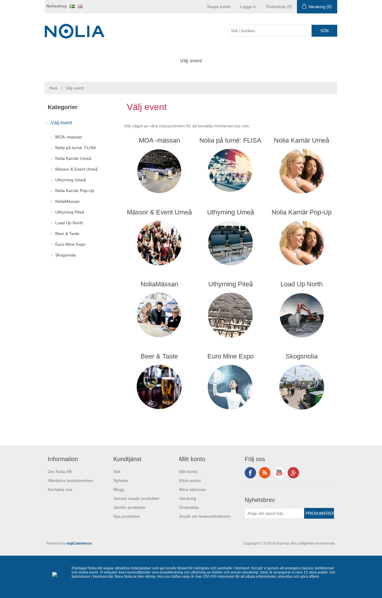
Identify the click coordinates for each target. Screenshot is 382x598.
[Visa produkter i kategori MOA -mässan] (159, 171)
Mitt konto (188, 471)
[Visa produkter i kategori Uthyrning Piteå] (230, 315)
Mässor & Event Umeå (76, 169)
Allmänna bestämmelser (70, 480)
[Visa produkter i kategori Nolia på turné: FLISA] (230, 171)
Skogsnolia (65, 255)
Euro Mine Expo (70, 244)
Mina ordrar (190, 480)
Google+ (293, 472)
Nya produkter (126, 516)
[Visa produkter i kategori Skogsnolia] (301, 387)
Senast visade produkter (136, 498)
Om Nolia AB (60, 471)
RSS (264, 472)
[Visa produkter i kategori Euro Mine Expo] (230, 387)
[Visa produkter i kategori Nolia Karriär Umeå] (301, 171)
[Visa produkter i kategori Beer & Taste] (159, 387)
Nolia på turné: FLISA (75, 147)
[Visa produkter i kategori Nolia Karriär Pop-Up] (301, 243)
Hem (53, 88)
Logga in (248, 6)
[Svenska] (72, 6)
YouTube (279, 472)
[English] (80, 6)
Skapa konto (218, 6)
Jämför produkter (129, 507)
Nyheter (120, 480)
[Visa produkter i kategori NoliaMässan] (159, 315)
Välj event (191, 61)
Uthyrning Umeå (70, 179)
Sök (117, 471)
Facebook (250, 472)
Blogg (118, 489)
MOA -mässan (68, 137)
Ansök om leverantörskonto (205, 516)
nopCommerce (79, 543)
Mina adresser (192, 489)
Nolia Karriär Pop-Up (74, 190)
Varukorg (187, 498)
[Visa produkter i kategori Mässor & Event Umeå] (159, 243)
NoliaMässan (67, 201)
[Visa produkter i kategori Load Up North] (301, 315)
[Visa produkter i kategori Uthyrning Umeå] (230, 243)
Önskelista (189, 507)
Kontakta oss (60, 489)
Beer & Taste (67, 233)
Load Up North (69, 222)
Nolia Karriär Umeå (73, 158)
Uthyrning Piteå (69, 212)
